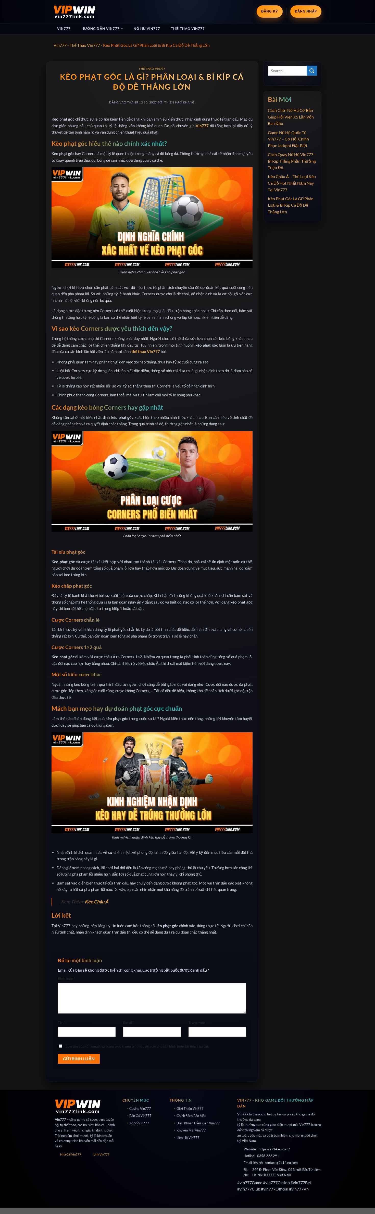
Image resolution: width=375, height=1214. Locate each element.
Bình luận (67, 978)
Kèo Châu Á (96, 901)
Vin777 (64, 29)
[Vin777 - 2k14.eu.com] (75, 11)
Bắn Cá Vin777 (140, 1116)
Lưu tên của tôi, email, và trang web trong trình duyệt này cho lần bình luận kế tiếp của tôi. (137, 1046)
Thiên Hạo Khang (179, 102)
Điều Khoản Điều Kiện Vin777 (198, 1123)
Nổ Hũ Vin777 (147, 29)
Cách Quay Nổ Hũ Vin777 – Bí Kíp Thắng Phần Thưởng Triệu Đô (292, 161)
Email (128, 1022)
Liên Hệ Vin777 (188, 1138)
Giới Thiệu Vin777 (190, 1108)
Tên (62, 1022)
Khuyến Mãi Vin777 (191, 1130)
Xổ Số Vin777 (139, 1123)
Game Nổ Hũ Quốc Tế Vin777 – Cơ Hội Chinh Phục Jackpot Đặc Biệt (288, 139)
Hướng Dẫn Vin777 (100, 29)
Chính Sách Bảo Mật (191, 1116)
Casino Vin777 (140, 1108)
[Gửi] (312, 71)
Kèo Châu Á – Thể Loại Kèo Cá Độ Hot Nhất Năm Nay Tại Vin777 (292, 183)
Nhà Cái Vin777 (70, 1154)
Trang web (197, 1022)
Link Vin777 (101, 1154)
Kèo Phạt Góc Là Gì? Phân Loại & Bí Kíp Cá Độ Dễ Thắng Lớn (291, 205)
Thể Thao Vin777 (188, 29)
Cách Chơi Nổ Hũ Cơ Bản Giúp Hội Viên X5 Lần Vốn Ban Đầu (291, 117)
